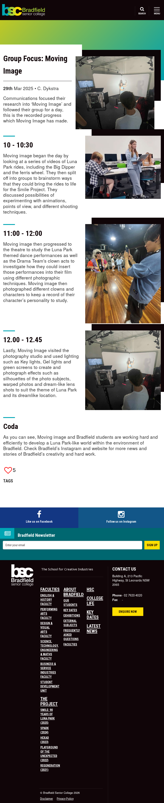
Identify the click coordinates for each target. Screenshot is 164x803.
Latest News (94, 628)
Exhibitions (71, 615)
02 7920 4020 (133, 595)
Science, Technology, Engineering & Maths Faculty (49, 650)
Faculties (50, 589)
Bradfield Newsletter (36, 535)
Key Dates (70, 610)
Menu (157, 13)
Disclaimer (46, 798)
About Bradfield (73, 592)
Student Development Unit (49, 686)
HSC (90, 589)
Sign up (152, 545)
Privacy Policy (65, 798)
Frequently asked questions (71, 635)
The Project (49, 701)
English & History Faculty (47, 600)
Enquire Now (128, 611)
